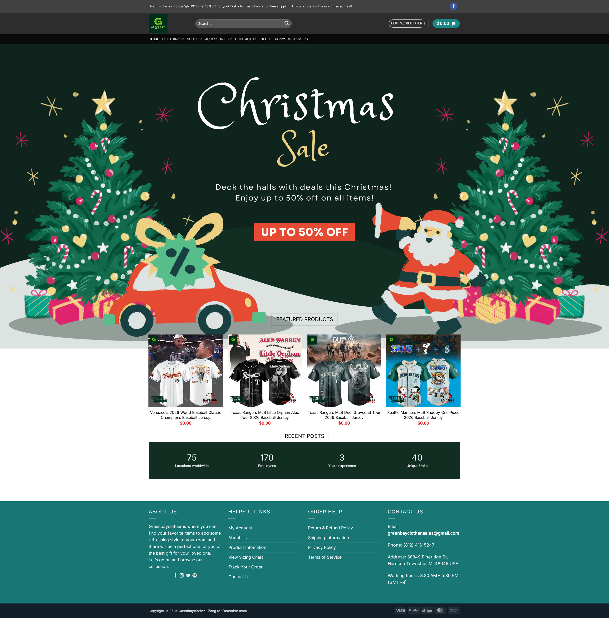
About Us (237, 537)
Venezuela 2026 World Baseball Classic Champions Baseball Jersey (185, 415)
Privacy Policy (322, 547)
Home (154, 39)
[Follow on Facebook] (454, 6)
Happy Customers (291, 39)
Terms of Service (325, 557)
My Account (240, 527)
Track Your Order (245, 566)
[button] (407, 23)
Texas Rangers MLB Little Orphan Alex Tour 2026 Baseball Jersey (265, 415)
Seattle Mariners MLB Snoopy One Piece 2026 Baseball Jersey (423, 415)
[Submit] (286, 23)
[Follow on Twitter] (188, 575)
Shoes (192, 39)
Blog (265, 39)
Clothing (171, 39)
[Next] (460, 382)
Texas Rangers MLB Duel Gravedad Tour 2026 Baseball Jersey (344, 415)
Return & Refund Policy (330, 527)
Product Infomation (247, 547)
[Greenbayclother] (168, 23)
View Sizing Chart (245, 557)
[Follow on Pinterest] (194, 575)
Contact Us (246, 39)
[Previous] (148, 382)
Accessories (217, 39)
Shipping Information (328, 537)
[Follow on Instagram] (182, 575)
